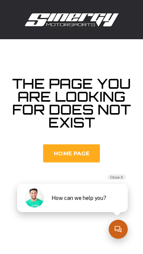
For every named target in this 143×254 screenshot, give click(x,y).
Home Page (71, 153)
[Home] (71, 18)
